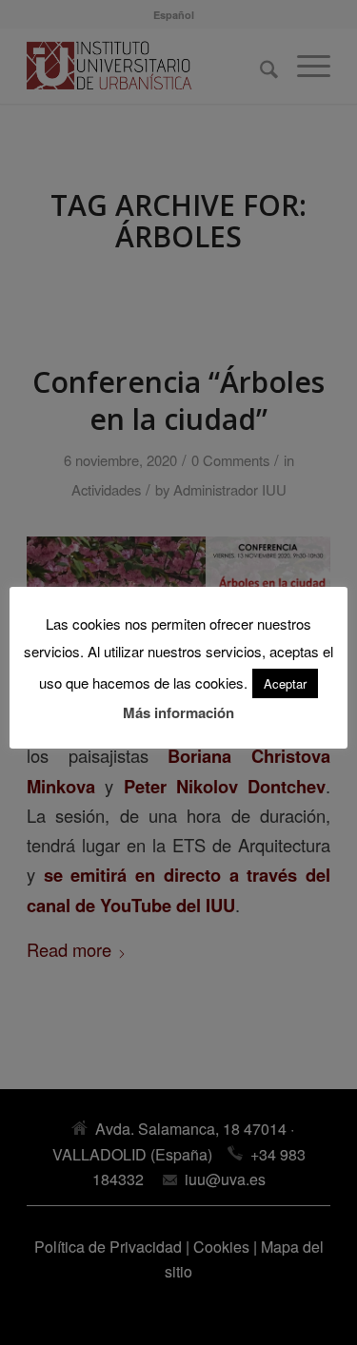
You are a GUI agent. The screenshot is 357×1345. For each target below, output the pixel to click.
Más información (178, 712)
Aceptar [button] (285, 683)
